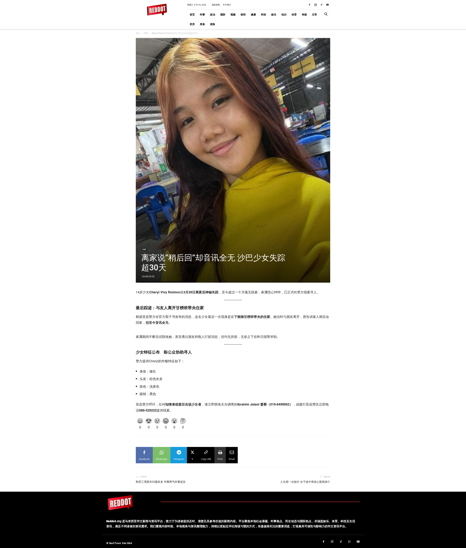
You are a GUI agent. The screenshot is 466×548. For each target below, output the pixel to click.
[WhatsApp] (349, 541)
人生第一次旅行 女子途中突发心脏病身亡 (305, 481)
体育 (294, 14)
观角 (212, 24)
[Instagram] (315, 4)
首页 (192, 14)
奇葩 (304, 14)
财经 (243, 14)
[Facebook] (309, 4)
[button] (325, 14)
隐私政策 (216, 4)
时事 (202, 14)
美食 (202, 24)
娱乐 (273, 14)
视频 (233, 14)
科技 (263, 14)
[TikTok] (321, 4)
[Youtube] (327, 4)
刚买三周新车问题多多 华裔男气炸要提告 (161, 481)
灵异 (192, 24)
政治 (212, 14)
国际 (222, 14)
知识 (284, 14)
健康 (253, 14)
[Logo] (120, 502)
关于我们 (227, 4)
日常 (314, 14)
